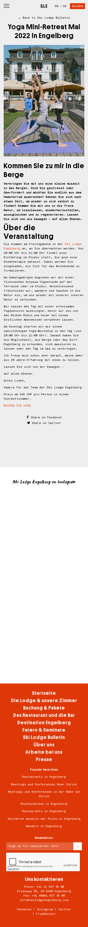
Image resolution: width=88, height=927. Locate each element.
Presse (44, 759)
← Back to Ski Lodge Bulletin (44, 17)
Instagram (45, 909)
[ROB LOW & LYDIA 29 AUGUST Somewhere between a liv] (44, 559)
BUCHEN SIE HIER (17, 405)
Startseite (44, 693)
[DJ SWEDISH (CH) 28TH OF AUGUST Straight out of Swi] (44, 604)
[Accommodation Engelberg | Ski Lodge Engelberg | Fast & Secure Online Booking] (44, 4)
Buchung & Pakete (44, 707)
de (65, 6)
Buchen (77, 6)
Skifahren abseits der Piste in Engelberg (44, 818)
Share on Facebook (45, 417)
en (56, 6)
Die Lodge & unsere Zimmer (44, 700)
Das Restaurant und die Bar (44, 715)
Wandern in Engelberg (44, 826)
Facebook (24, 909)
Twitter (64, 909)
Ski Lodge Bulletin (44, 737)
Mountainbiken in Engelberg (44, 803)
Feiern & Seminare (44, 730)
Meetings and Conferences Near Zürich (44, 784)
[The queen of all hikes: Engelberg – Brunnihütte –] (44, 514)
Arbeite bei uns (44, 752)
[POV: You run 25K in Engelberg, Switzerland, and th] (44, 650)
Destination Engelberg (44, 722)
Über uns (44, 744)
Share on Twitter (45, 423)
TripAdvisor (46, 913)
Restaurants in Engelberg (44, 776)
